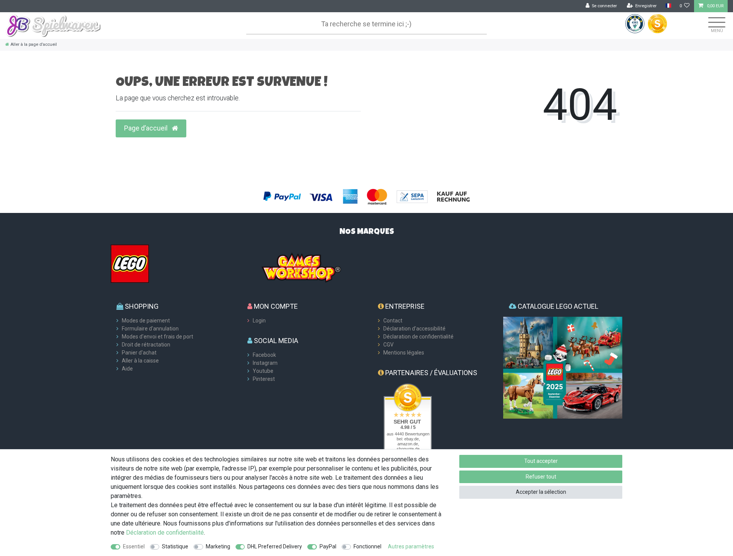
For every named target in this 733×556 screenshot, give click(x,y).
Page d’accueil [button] (146, 128)
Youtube (263, 371)
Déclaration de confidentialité (418, 337)
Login (259, 320)
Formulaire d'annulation (150, 329)
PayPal (328, 546)
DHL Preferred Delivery (274, 546)
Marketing (218, 546)
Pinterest (264, 379)
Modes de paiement (146, 320)
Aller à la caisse (140, 361)
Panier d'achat (139, 353)
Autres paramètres (411, 546)
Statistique (175, 546)
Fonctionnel (367, 546)
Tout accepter (541, 461)
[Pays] (668, 6)
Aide (127, 369)
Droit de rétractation (146, 345)
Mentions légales (403, 353)
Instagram (265, 363)
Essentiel (134, 546)
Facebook (264, 355)
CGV (388, 345)
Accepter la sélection (541, 492)
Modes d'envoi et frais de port (157, 337)
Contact (392, 320)
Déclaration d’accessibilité (414, 329)
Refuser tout (541, 477)
